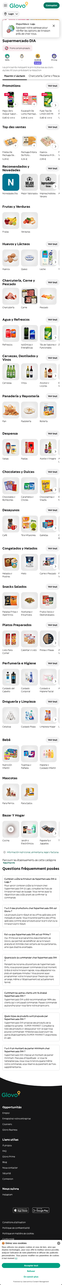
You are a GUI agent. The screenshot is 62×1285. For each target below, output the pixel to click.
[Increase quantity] (15, 104)
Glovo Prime (8, 1156)
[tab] (14, 76)
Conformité (8, 1239)
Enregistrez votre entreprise (16, 1118)
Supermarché (9, 863)
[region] (31, 47)
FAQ (4, 1151)
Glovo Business (9, 1129)
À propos (7, 1145)
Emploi (6, 1113)
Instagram (7, 1194)
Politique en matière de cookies (18, 1233)
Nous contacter (10, 1167)
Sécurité (6, 1173)
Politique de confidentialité (16, 1228)
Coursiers (7, 1124)
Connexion (7, 1179)
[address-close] (54, 26)
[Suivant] (55, 105)
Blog (4, 1162)
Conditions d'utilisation (14, 1222)
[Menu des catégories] (5, 5)
